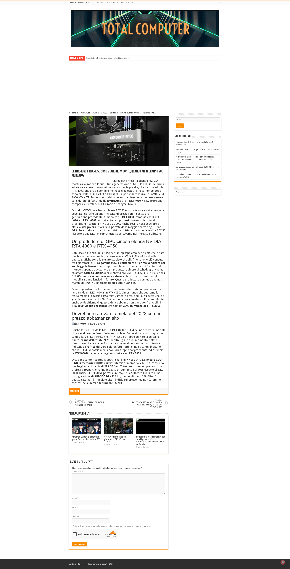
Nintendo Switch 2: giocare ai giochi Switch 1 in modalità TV (108, 58)
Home (73, 113)
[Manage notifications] (282, 562)
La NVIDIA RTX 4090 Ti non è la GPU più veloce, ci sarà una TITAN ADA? (147, 403)
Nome (75, 498)
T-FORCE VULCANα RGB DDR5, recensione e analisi (89, 402)
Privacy (81, 564)
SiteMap (179, 192)
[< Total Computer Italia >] (145, 29)
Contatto (99, 3)
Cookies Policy (112, 3)
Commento (77, 472)
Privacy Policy (127, 3)
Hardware (81, 113)
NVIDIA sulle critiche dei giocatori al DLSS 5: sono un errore (117, 439)
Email (75, 508)
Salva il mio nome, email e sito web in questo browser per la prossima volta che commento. (113, 526)
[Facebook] (220, 3)
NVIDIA (153, 180)
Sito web (75, 517)
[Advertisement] (145, 84)
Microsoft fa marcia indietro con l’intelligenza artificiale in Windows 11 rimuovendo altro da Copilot (150, 440)
